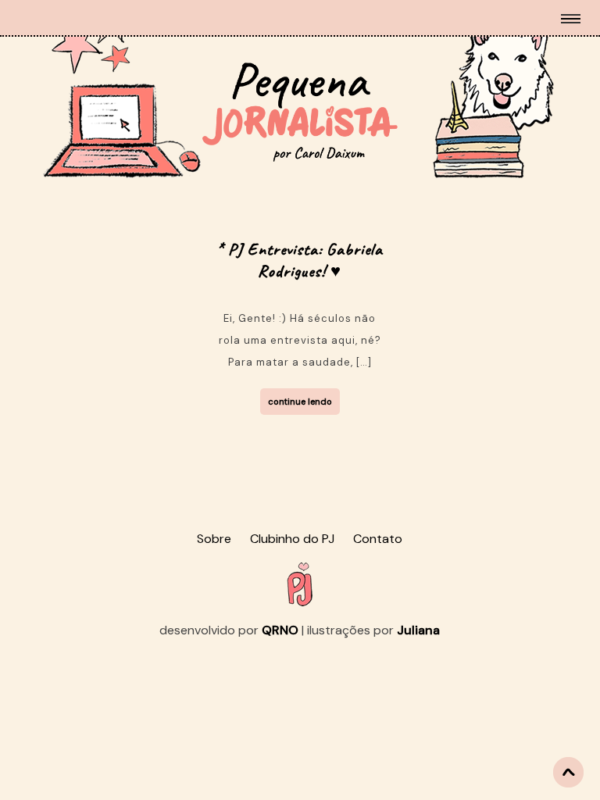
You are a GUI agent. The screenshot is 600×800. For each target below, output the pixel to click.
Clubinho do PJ (292, 538)
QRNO (280, 630)
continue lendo (300, 401)
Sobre (214, 538)
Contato (377, 538)
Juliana (418, 630)
